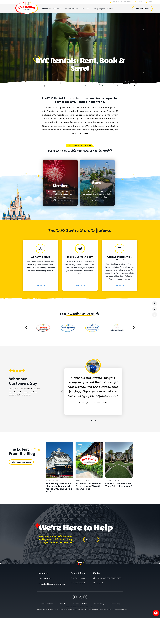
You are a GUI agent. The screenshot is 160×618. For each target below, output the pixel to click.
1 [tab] (91, 420)
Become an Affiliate (80, 604)
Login (150, 2)
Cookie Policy (115, 604)
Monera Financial (78, 583)
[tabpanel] (93, 389)
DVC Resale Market (79, 578)
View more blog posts (21, 462)
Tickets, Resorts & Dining (51, 584)
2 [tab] (93, 420)
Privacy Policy (99, 604)
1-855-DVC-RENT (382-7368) (121, 2)
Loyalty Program (99, 9)
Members (44, 9)
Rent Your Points (142, 9)
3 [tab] (95, 420)
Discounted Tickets (71, 9)
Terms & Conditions (47, 604)
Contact (110, 9)
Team (83, 9)
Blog (88, 9)
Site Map (63, 604)
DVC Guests (44, 578)
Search (139, 2)
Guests (56, 9)
